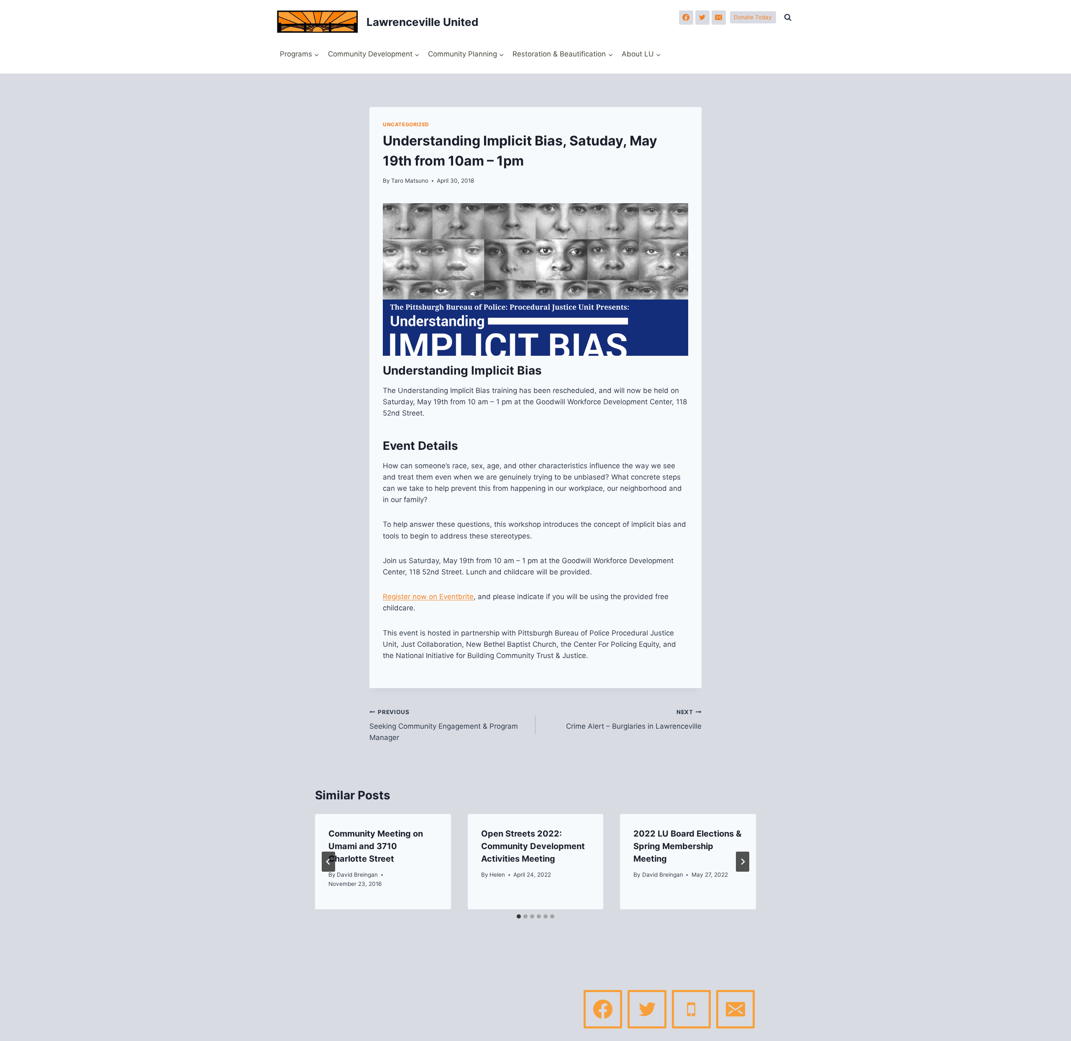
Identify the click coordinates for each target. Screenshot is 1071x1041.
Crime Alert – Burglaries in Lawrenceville (634, 720)
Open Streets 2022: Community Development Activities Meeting (533, 846)
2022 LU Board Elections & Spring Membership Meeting (687, 846)
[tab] (519, 916)
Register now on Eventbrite (428, 596)
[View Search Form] (787, 17)
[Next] (742, 862)
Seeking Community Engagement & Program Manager (443, 725)
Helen (497, 874)
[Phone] (691, 1009)
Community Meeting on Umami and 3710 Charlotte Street (375, 846)
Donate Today (753, 17)
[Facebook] (686, 17)
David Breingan (357, 874)
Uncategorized (406, 124)
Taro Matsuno (409, 180)
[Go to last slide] (328, 862)
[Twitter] (702, 17)
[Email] (719, 17)
